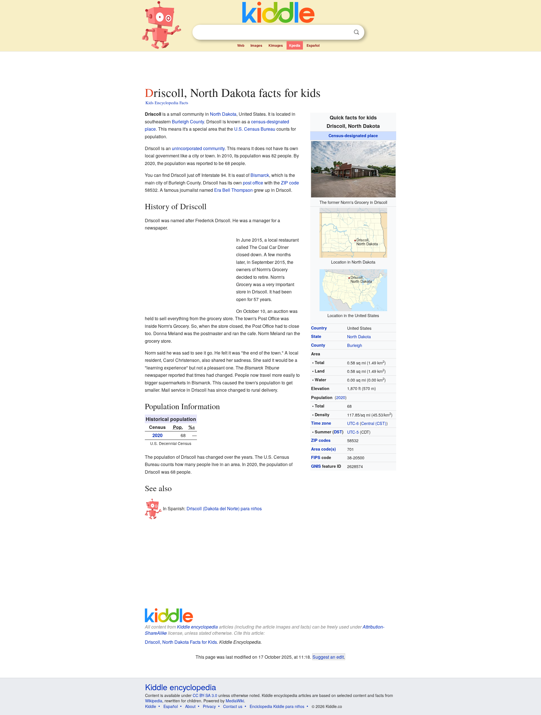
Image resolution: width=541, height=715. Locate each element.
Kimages (276, 45)
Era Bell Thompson (233, 190)
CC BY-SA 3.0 (205, 695)
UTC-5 (353, 432)
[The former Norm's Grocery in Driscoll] (353, 168)
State (316, 336)
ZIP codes (321, 440)
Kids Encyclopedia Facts (166, 102)
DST (338, 432)
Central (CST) (373, 423)
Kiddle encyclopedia (197, 626)
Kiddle (150, 706)
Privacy (209, 706)
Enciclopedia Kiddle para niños (277, 706)
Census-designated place (353, 135)
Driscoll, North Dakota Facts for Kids (181, 642)
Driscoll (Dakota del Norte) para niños (224, 508)
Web (240, 45)
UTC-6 (353, 423)
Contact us (232, 706)
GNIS (316, 466)
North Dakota (359, 336)
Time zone (321, 423)
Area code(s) (323, 449)
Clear (345, 32)
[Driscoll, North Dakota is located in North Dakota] (353, 232)
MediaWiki (235, 700)
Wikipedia (153, 700)
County (318, 345)
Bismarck (259, 175)
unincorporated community (198, 148)
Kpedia (294, 45)
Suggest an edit (328, 657)
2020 (340, 397)
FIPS (315, 457)
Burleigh (354, 345)
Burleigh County (188, 121)
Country (319, 328)
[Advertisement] (270, 67)
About (190, 706)
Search (356, 32)
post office (253, 182)
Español (313, 45)
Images (256, 45)
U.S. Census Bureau (254, 129)
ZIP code (290, 182)
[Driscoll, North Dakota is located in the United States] (353, 289)
